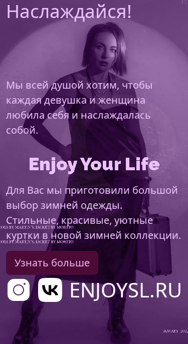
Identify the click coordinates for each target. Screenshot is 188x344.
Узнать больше (52, 262)
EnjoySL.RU (125, 289)
